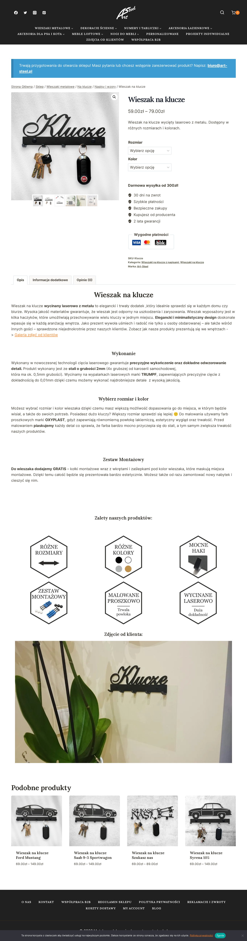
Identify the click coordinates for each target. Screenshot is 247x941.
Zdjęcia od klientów (105, 39)
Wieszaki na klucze (192, 262)
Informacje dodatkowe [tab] (50, 280)
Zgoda (220, 935)
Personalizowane (162, 34)
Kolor (132, 159)
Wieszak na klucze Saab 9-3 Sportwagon (93, 855)
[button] (114, 97)
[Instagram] (34, 12)
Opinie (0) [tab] (84, 280)
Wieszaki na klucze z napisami (160, 262)
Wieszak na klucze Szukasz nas (148, 855)
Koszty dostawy (101, 908)
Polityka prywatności (159, 902)
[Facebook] (16, 12)
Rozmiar (135, 142)
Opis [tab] (20, 280)
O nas (26, 902)
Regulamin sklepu (115, 902)
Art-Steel (142, 266)
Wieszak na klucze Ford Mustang (32, 855)
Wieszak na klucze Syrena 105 (206, 855)
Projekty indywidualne (207, 34)
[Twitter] (25, 12)
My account (134, 908)
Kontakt (46, 902)
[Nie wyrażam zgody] (242, 935)
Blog (156, 908)
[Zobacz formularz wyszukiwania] (222, 12)
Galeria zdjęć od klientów (36, 335)
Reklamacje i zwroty (206, 902)
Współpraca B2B (146, 39)
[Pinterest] (44, 12)
